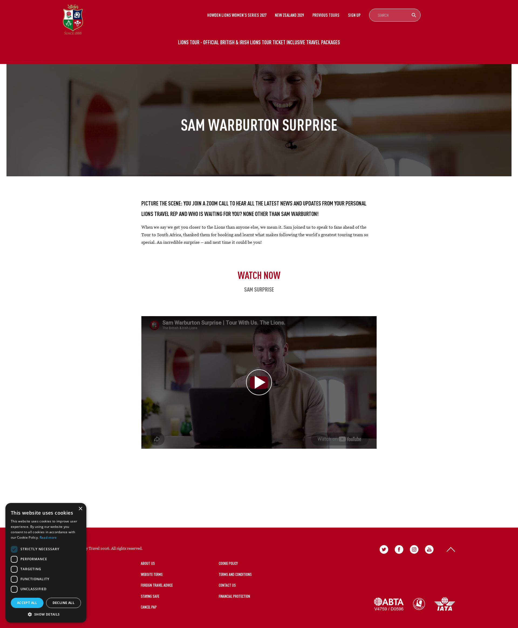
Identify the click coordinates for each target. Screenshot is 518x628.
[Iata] (444, 604)
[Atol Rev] (419, 604)
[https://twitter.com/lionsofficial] (384, 549)
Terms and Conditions (235, 574)
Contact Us (227, 585)
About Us (148, 563)
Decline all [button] (63, 602)
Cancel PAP (149, 607)
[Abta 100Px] (389, 603)
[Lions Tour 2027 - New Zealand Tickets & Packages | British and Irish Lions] (73, 19)
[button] (46, 614)
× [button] (80, 509)
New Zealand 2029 (289, 15)
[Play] (259, 382)
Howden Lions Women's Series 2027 (236, 15)
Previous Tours (325, 15)
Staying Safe (150, 596)
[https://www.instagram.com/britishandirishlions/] (414, 549)
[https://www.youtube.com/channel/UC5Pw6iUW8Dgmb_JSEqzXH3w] (429, 549)
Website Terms (152, 574)
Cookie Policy (228, 563)
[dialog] (45, 563)
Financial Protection (234, 596)
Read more (48, 537)
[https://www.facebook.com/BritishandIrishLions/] (399, 549)
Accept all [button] (27, 602)
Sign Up (354, 15)
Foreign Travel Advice (157, 585)
